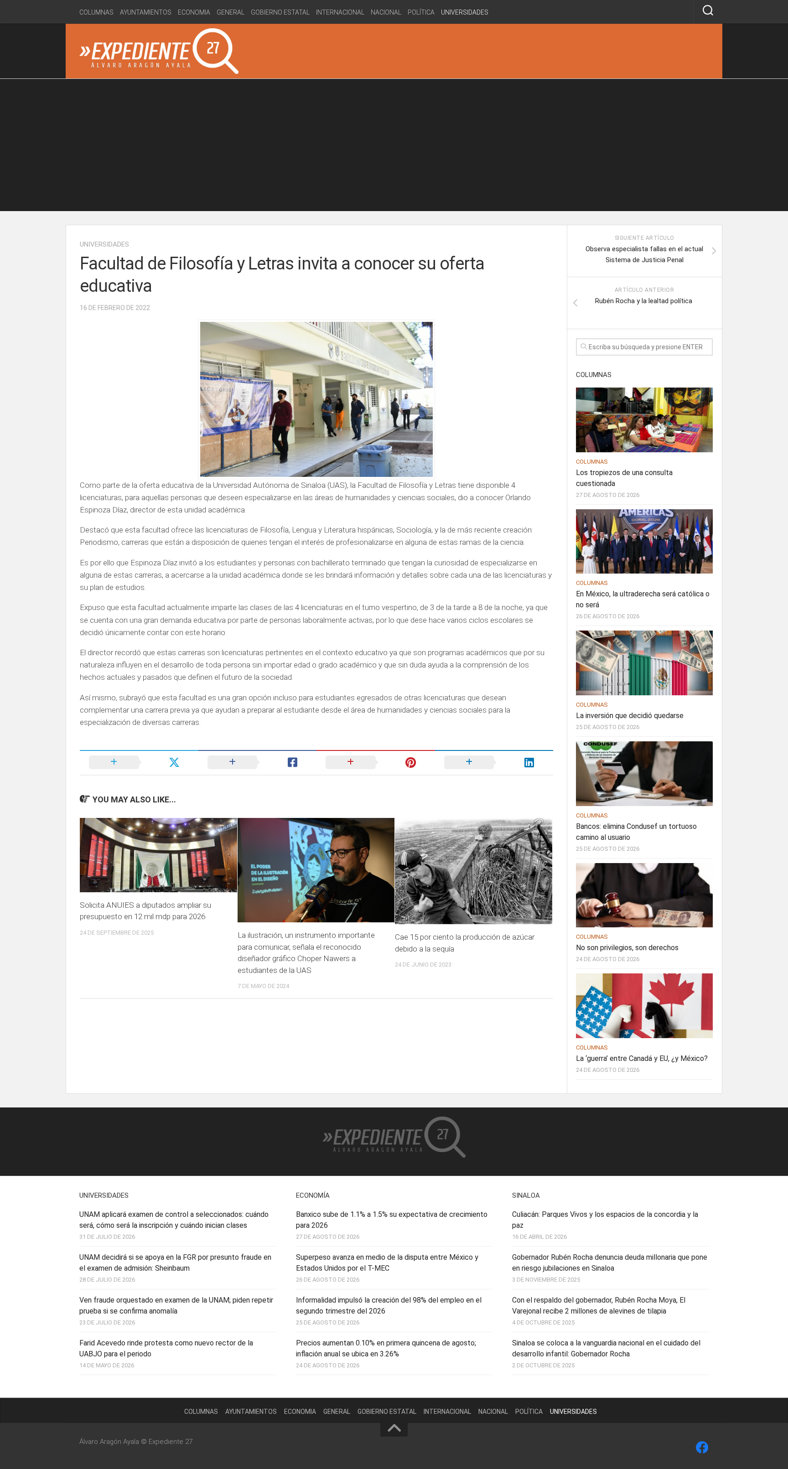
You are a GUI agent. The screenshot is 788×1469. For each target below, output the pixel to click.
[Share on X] (139, 762)
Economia (194, 12)
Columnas (96, 12)
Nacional (386, 12)
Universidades (464, 12)
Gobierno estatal (280, 12)
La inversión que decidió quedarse (630, 715)
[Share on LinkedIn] (494, 762)
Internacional (340, 12)
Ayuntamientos (145, 12)
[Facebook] (702, 1447)
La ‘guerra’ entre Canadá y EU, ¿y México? (642, 1058)
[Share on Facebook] (257, 762)
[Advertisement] (394, 147)
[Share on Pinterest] (375, 762)
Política (421, 12)
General (230, 12)
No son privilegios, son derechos (627, 947)
